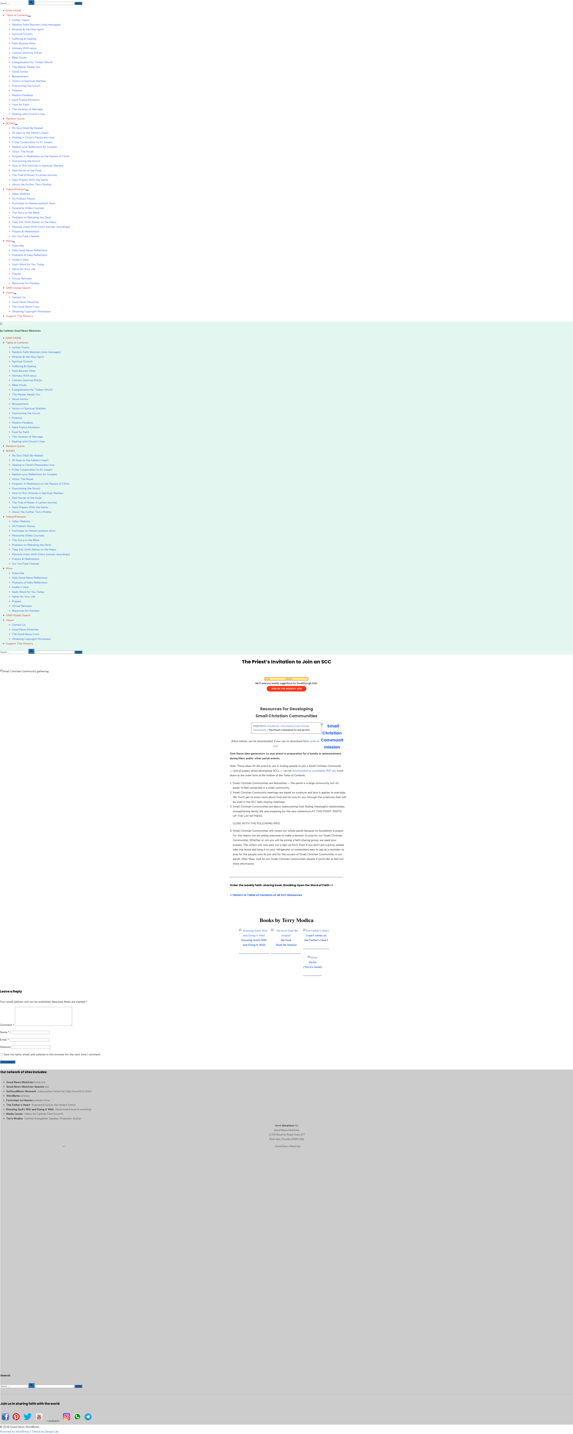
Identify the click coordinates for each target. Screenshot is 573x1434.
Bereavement (20, 76)
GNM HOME (13, 10)
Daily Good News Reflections (29, 250)
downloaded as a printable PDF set (313, 771)
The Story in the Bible (25, 212)
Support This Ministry (19, 316)
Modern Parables (22, 95)
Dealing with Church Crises (28, 114)
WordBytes (273, 726)
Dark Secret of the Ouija (26, 170)
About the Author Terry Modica (31, 184)
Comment (7, 1025)
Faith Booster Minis (24, 43)
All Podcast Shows (23, 198)
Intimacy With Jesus (24, 48)
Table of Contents (17, 15)
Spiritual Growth (22, 34)
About (10, 292)
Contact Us (19, 297)
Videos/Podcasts (16, 189)
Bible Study (19, 57)
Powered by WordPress (14, 1431)
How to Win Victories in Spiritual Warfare (37, 165)
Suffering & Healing (24, 39)
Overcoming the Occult (26, 86)
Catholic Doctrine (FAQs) (27, 53)
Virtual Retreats (22, 278)
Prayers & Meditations (25, 231)
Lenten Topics (20, 20)
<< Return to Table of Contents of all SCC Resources (266, 895)
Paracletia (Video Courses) (28, 208)
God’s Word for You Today (28, 264)
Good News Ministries (25, 302)
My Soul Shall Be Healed (27, 128)
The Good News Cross (25, 307)
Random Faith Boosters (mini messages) (36, 24)
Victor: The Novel (22, 151)
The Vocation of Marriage (27, 109)
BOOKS (10, 123)
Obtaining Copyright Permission (31, 311)
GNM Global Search (18, 288)
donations (288, 1125)
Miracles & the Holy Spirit (28, 29)
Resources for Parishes (26, 283)
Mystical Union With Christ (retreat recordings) (41, 227)
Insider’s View (20, 259)
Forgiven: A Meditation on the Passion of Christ (41, 156)
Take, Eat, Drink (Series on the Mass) (34, 222)
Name (4, 1032)
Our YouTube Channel (25, 236)
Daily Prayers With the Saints (30, 180)
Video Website (21, 194)
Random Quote (15, 118)
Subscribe (18, 245)
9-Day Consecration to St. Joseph (32, 142)
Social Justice (20, 71)
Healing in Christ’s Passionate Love (33, 137)
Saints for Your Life (23, 269)
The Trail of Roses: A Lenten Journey (34, 175)
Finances (17, 90)
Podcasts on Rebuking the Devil (31, 217)
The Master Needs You (26, 67)
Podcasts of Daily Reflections (29, 255)
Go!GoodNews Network (21, 1091)
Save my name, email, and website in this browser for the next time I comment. (52, 1054)
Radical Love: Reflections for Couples (34, 147)
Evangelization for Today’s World (32, 62)
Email (4, 1039)
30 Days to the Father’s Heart (30, 133)
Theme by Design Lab (45, 1431)
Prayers (16, 274)
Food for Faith (20, 104)
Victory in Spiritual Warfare (29, 81)
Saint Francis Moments (26, 100)
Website (5, 1047)
